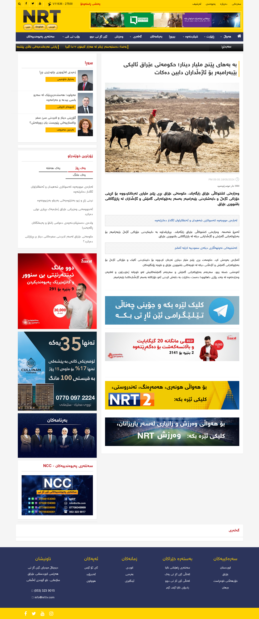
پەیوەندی (211, 4)
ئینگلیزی (129, 581)
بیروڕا (172, 37)
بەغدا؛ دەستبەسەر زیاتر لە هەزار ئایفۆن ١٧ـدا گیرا (119, 47)
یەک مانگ (79, 175)
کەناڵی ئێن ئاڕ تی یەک (177, 574)
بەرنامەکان (156, 37)
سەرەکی (236, 4)
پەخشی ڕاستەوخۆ (90, 4)
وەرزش (119, 37)
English (39, 27)
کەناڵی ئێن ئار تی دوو (177, 581)
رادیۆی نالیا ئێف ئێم (177, 588)
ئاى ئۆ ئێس (91, 568)
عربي (28, 27)
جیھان (225, 588)
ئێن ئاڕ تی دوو (98, 37)
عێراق (225, 574)
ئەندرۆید (91, 574)
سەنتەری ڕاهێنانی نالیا (177, 568)
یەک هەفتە (53, 168)
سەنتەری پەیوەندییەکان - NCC (68, 466)
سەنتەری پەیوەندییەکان (40, 37)
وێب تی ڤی (72, 37)
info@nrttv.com (44, 598)
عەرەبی (129, 574)
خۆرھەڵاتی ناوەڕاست (225, 581)
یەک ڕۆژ (80, 168)
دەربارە (223, 4)
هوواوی (91, 581)
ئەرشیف (196, 4)
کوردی (52, 27)
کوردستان (225, 568)
